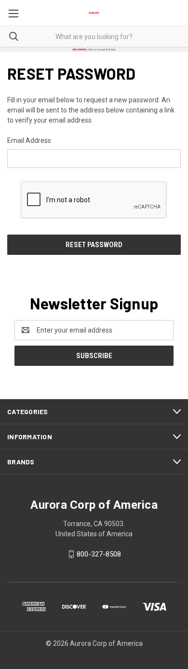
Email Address (29, 140)
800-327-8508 (99, 554)
